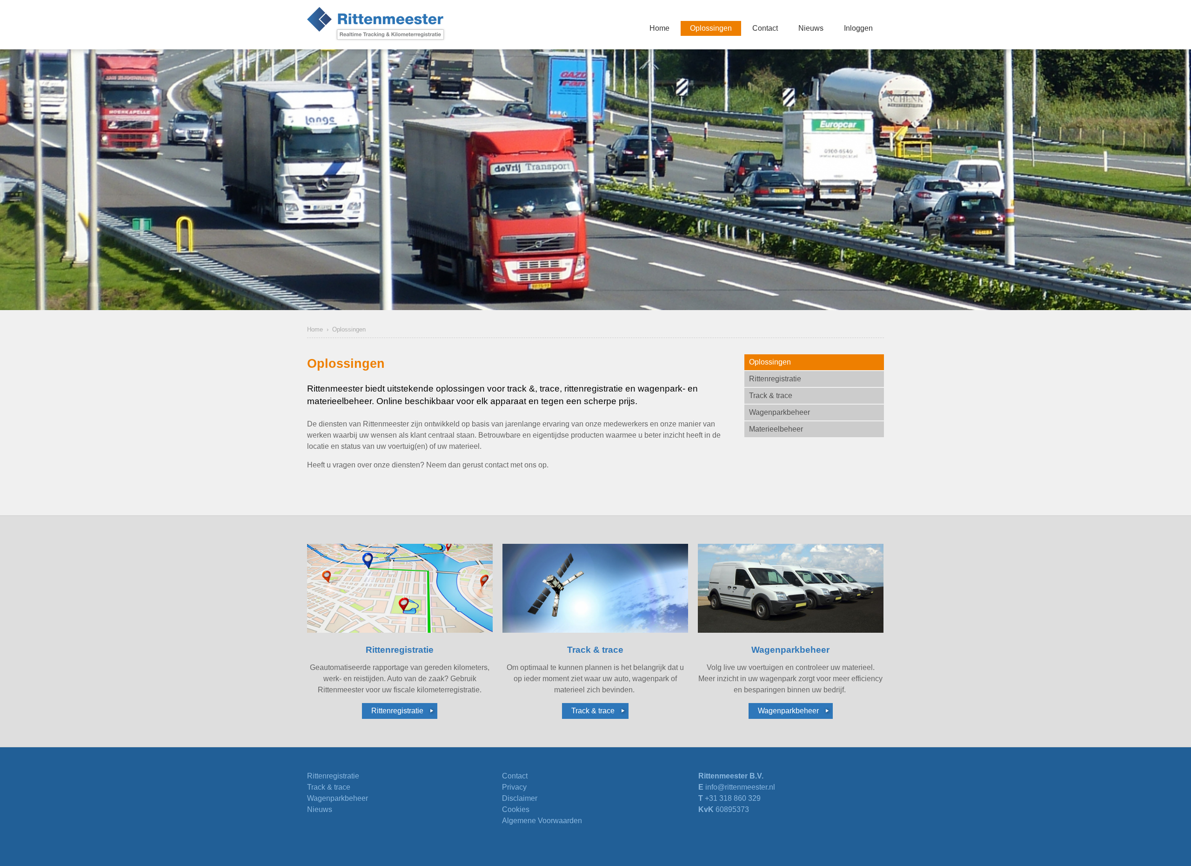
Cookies (515, 809)
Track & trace (593, 711)
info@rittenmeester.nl (740, 787)
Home (315, 329)
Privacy (514, 787)
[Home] (377, 24)
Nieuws (319, 809)
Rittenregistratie (397, 711)
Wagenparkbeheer (788, 711)
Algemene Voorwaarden (542, 821)
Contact (515, 776)
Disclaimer (519, 798)
